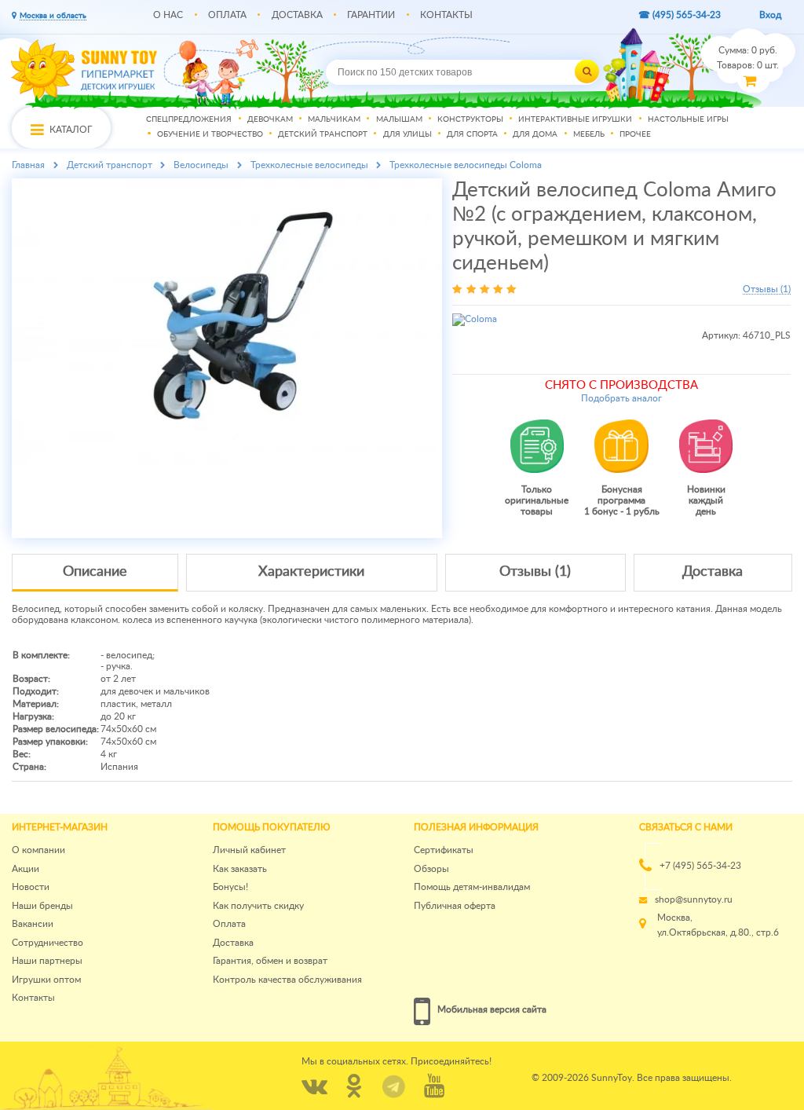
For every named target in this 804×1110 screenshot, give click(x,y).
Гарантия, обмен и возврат (270, 960)
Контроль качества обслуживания (287, 979)
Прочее (635, 135)
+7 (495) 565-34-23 (700, 865)
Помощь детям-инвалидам (472, 887)
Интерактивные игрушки (575, 119)
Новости (30, 887)
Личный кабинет (249, 850)
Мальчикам (334, 119)
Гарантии (371, 15)
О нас (168, 15)
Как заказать (240, 869)
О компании (38, 850)
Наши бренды (42, 905)
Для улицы (407, 135)
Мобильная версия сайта (491, 1009)
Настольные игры (688, 119)
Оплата (227, 15)
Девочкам (270, 119)
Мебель (589, 135)
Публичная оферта (454, 905)
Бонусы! (230, 887)
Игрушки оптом (46, 979)
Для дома (535, 135)
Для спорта (472, 135)
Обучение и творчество (210, 135)
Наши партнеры (47, 960)
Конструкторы (470, 119)
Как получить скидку (258, 905)
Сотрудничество (47, 942)
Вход (770, 15)
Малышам (399, 119)
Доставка (297, 15)
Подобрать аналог (621, 398)
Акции (25, 869)
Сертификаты (443, 850)
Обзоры (431, 869)
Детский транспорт (322, 135)
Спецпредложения (189, 119)
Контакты (446, 15)
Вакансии (32, 924)
